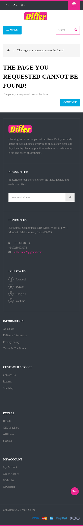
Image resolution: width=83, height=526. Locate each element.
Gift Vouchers (11, 427)
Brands (7, 421)
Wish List (8, 480)
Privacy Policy (11, 342)
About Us (8, 328)
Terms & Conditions (14, 348)
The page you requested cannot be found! (40, 50)
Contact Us (9, 374)
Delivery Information (15, 335)
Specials (7, 440)
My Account (10, 467)
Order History (11, 473)
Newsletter (9, 486)
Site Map (8, 388)
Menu (13, 29)
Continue (70, 102)
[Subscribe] (70, 197)
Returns (7, 381)
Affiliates (8, 434)
